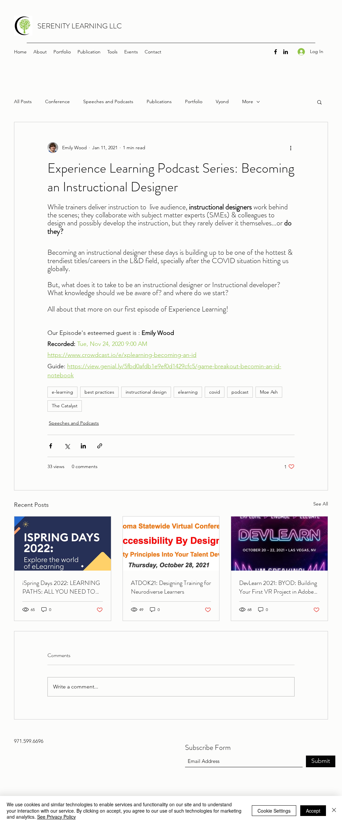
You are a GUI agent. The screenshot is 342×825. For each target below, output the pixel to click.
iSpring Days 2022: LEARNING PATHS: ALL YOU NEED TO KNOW (61, 587)
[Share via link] (100, 446)
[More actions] (291, 148)
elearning (188, 392)
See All (320, 504)
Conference (57, 101)
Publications (159, 101)
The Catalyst (64, 406)
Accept (313, 810)
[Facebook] (275, 51)
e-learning (62, 392)
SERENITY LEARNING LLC (79, 26)
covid (214, 392)
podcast (239, 392)
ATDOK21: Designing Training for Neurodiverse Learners (171, 587)
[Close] (334, 810)
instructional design (146, 392)
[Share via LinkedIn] (83, 446)
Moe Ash (269, 392)
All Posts (23, 101)
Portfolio (193, 101)
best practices (99, 392)
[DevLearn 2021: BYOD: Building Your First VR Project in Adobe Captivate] (279, 544)
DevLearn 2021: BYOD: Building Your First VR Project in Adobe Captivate (278, 587)
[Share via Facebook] (50, 446)
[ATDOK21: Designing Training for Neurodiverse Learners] (171, 544)
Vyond (222, 101)
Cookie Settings (274, 810)
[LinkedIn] (285, 51)
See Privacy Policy (56, 816)
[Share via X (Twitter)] (67, 446)
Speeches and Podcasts (108, 101)
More (247, 101)
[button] (319, 102)
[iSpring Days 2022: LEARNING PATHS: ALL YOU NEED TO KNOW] (62, 544)
